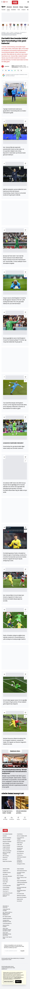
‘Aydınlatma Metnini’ (8, 978)
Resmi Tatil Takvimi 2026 (7, 937)
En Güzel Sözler (20, 893)
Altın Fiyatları (6, 855)
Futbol (8, 9)
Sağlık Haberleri (6, 847)
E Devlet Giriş (20, 846)
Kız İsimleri (19, 901)
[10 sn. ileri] (25, 760)
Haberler (3, 32)
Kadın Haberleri (6, 849)
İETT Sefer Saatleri (7, 916)
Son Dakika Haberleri (7, 834)
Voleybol (23, 9)
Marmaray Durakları (21, 897)
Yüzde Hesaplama (7, 923)
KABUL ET (18, 981)
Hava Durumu (20, 853)
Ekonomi (15, 7)
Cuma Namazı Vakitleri (20, 838)
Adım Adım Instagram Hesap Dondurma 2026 (7, 930)
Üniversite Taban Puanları (21, 873)
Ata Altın (5, 883)
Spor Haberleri (6, 843)
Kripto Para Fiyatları (7, 861)
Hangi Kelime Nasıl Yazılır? (21, 891)
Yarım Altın (5, 881)
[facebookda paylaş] (3, 70)
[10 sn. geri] (4, 760)
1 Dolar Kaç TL (6, 889)
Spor (3, 7)
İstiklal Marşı (20, 842)
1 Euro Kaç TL (6, 891)
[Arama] (2, 2)
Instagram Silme (21, 863)
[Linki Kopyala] (21, 70)
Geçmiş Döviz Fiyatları (6, 926)
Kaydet (22, 951)
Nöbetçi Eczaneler (21, 841)
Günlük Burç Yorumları (20, 849)
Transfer (3, 9)
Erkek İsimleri (20, 899)
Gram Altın (5, 878)
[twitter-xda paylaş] (6, 70)
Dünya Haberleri (6, 845)
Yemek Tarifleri (6, 868)
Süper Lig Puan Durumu (6, 895)
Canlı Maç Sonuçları (7, 893)
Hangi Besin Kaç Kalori (21, 885)
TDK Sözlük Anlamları (22, 870)
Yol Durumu (19, 855)
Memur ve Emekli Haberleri (6, 853)
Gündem (9, 7)
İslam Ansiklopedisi (21, 880)
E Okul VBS (19, 844)
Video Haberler (20, 868)
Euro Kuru (5, 859)
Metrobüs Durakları (21, 895)
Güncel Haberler (6, 839)
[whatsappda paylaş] (15, 70)
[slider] (15, 763)
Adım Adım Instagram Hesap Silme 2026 (7, 934)
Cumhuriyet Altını (7, 885)
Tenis (18, 9)
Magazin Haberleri (7, 841)
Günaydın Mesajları (7, 876)
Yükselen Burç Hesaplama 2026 (7, 921)
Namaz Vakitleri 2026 (22, 836)
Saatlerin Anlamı (7, 872)
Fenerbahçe (23, 32)
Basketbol (13, 9)
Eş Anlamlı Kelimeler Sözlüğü (21, 888)
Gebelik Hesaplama (7, 918)
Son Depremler (20, 851)
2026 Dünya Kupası (21, 857)
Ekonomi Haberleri (7, 837)
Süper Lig (17, 32)
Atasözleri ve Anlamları (6, 906)
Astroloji (19, 859)
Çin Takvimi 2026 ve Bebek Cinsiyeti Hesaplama (7, 913)
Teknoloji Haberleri (7, 850)
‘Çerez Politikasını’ (18, 977)
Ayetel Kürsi (5, 870)
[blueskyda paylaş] (9, 70)
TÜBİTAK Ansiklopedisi (22, 882)
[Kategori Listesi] (28, 2)
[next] (27, 805)
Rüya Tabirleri (20, 875)
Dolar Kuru (5, 857)
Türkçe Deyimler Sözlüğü (6, 909)
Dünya (21, 7)
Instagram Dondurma (19, 861)
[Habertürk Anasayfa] (15, 2)
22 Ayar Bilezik (6, 887)
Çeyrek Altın (5, 880)
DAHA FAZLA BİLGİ (8, 981)
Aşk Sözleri (5, 874)
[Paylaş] (25, 83)
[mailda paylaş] (18, 70)
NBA (28, 9)
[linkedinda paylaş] (12, 70)
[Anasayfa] (5, 830)
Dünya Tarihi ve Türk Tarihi (21, 878)
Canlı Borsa (20, 834)
